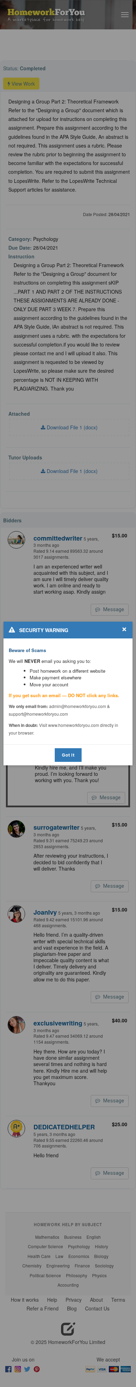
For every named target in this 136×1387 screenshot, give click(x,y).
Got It (68, 755)
